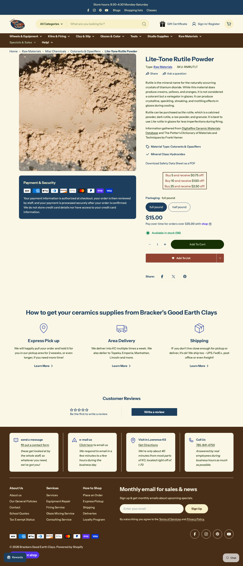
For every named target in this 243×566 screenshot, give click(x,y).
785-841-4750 (205, 445)
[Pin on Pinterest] (184, 276)
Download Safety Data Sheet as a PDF (170, 163)
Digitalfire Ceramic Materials (201, 128)
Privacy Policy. (196, 519)
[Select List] (220, 258)
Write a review (154, 412)
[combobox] (92, 24)
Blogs (116, 10)
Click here (86, 445)
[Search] (144, 24)
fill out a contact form (35, 445)
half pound (179, 207)
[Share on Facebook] (162, 276)
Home (13, 51)
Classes (152, 10)
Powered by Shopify (69, 547)
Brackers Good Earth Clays (37, 547)
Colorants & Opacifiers (85, 51)
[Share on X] (173, 276)
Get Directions (148, 445)
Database (152, 133)
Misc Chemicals (55, 51)
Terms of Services (170, 519)
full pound (156, 207)
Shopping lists (133, 10)
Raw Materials (31, 51)
